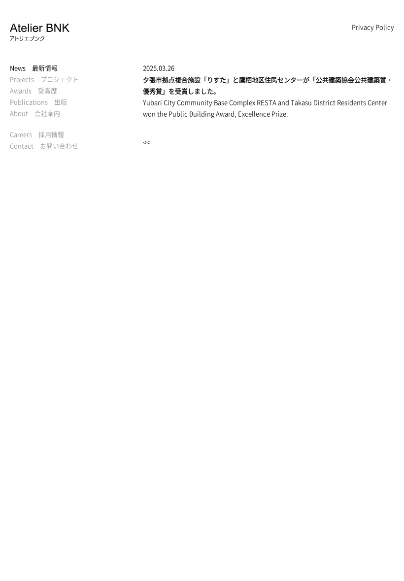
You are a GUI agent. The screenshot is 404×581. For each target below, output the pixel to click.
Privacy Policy (373, 27)
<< (146, 142)
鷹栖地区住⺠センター (271, 79)
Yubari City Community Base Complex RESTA (209, 102)
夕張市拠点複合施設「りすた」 (188, 79)
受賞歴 (33, 90)
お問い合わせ (44, 145)
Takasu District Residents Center (339, 102)
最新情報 (34, 67)
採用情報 (37, 134)
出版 (38, 101)
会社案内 (35, 113)
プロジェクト (44, 79)
